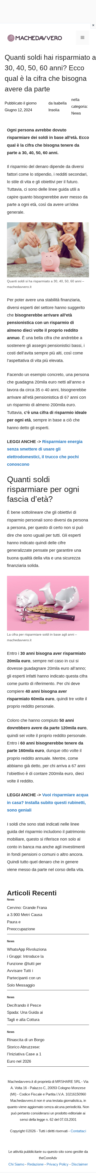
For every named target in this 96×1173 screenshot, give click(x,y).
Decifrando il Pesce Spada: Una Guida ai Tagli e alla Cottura (25, 1012)
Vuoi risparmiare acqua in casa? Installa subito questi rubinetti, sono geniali (47, 802)
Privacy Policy (58, 1164)
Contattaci (78, 1131)
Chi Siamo (16, 1164)
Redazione (35, 1164)
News (76, 113)
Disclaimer (80, 1164)
